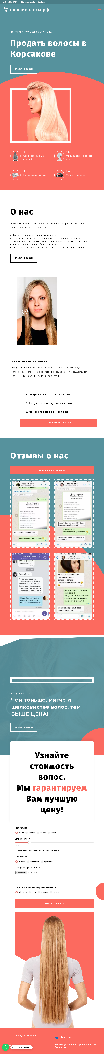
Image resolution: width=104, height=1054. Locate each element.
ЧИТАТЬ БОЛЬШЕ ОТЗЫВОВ (52, 470)
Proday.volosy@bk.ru (26, 1035)
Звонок (56, 892)
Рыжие (43, 833)
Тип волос (21, 856)
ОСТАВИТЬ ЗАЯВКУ (24, 727)
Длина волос (22, 839)
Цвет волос (21, 827)
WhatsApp (23, 892)
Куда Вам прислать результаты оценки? (36, 887)
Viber (34, 892)
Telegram (44, 892)
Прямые (22, 861)
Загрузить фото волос (27, 867)
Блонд (53, 833)
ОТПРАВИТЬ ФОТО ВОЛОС (59, 422)
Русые (21, 833)
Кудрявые (48, 861)
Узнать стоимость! (54, 903)
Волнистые (34, 861)
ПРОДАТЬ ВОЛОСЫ (24, 69)
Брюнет (32, 833)
